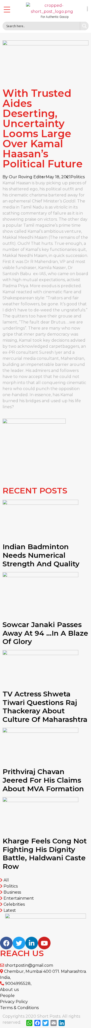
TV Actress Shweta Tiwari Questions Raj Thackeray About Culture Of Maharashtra (45, 707)
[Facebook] (6, 943)
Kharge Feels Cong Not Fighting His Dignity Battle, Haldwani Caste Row (45, 854)
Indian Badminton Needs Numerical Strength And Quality (41, 555)
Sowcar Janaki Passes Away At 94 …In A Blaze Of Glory (45, 633)
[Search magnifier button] (84, 26)
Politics (78, 176)
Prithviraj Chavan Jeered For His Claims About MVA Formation (43, 780)
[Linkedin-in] (31, 943)
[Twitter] (19, 943)
